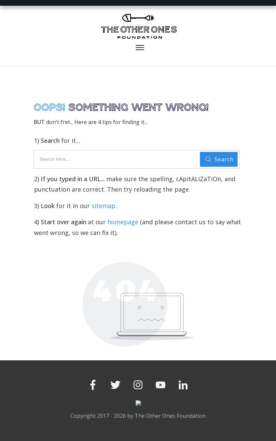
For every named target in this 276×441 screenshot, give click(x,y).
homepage (122, 222)
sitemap (103, 206)
